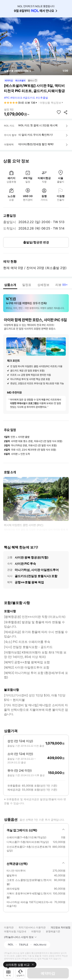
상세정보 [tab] (43, 285)
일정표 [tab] (26, 285)
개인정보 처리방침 (60, 927)
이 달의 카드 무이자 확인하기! (35, 134)
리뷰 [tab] (61, 285)
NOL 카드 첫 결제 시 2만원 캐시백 (38, 125)
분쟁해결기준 (53, 931)
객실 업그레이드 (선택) (22, 830)
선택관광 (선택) (17, 864)
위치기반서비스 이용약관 (32, 927)
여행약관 (36, 931)
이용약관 (9, 927)
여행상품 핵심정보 (50, 102)
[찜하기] (58, 112)
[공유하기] (65, 112)
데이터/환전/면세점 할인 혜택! (36, 144)
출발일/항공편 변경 (36, 242)
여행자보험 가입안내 (15, 931)
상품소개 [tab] (10, 285)
